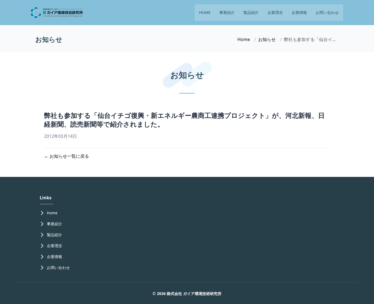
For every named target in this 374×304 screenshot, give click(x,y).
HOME (205, 12)
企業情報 (299, 12)
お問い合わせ (327, 12)
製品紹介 (251, 12)
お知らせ (267, 39)
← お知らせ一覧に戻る (66, 156)
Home (243, 39)
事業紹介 (227, 12)
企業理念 (275, 12)
